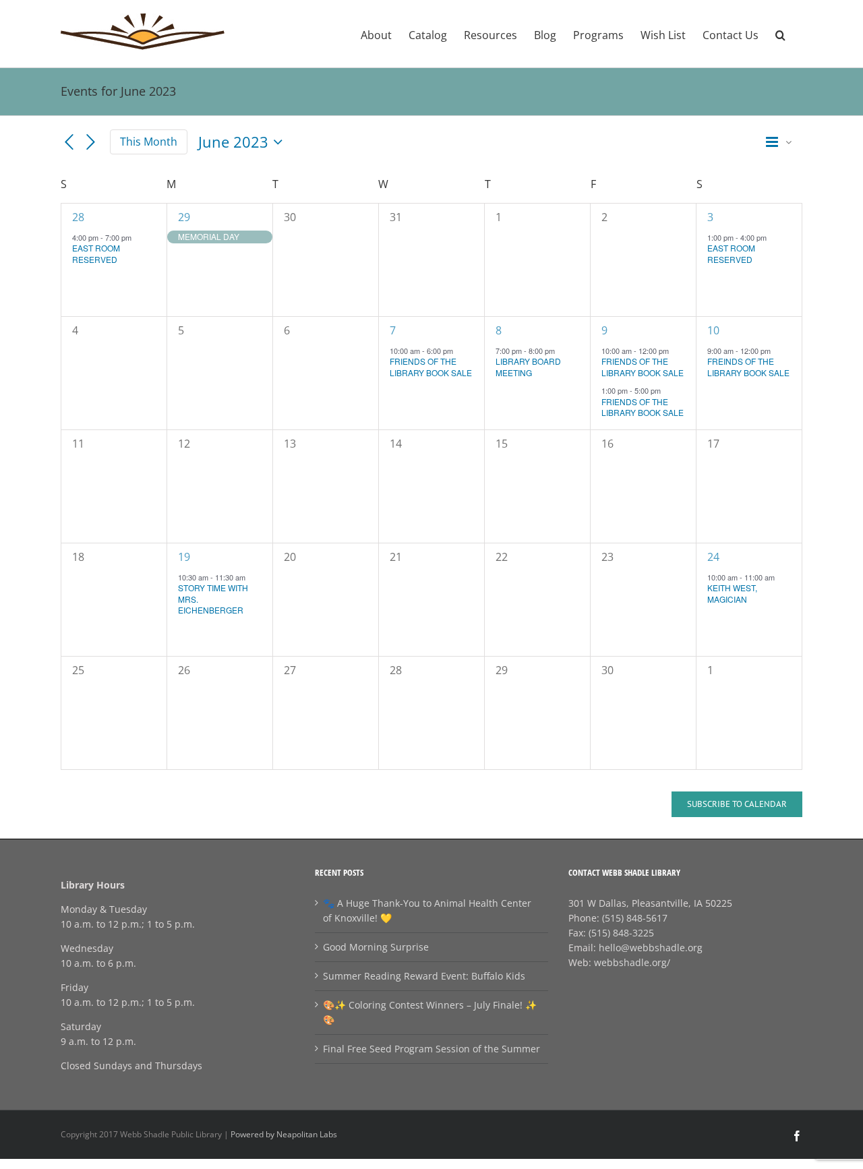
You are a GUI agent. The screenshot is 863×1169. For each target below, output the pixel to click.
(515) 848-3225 (621, 932)
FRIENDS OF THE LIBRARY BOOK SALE (431, 366)
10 (713, 330)
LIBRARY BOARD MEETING (528, 366)
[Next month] (91, 142)
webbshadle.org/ (632, 962)
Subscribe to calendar (737, 804)
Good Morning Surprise (376, 946)
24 (713, 556)
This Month (148, 141)
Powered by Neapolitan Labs (284, 1134)
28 (78, 217)
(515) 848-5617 (634, 917)
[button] (780, 33)
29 (184, 217)
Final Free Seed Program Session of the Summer (431, 1048)
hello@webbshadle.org (651, 947)
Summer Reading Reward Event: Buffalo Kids (424, 975)
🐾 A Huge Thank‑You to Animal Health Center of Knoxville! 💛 (427, 910)
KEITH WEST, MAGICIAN (732, 593)
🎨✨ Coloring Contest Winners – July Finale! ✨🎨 (430, 1012)
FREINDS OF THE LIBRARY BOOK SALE (748, 366)
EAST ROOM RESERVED (96, 253)
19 (184, 556)
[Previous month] (69, 142)
